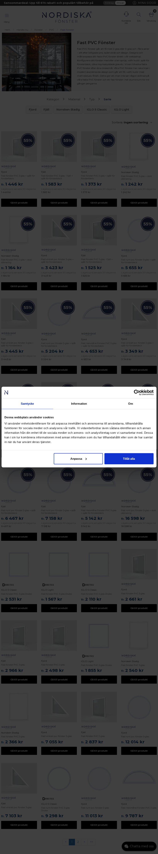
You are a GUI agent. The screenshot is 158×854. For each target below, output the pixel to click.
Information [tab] (79, 403)
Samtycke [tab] (27, 403)
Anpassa (76, 458)
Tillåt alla (129, 458)
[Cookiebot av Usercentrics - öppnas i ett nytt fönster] (137, 392)
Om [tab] (130, 403)
